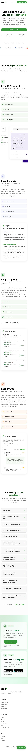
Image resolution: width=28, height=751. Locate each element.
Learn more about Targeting (9, 322)
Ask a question (22, 449)
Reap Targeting (5, 708)
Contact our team (19, 604)
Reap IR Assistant (5, 702)
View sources (14, 151)
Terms (2, 721)
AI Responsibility (5, 727)
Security (3, 725)
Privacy (3, 719)
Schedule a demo (22, 2)
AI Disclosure (4, 723)
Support (3, 740)
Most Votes (16, 449)
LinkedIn (3, 736)
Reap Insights (4, 704)
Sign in (13, 2)
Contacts (22, 345)
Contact (3, 717)
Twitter (3, 738)
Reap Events (4, 706)
